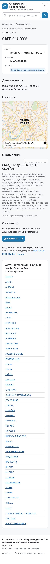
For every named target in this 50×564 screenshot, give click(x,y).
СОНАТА (9, 503)
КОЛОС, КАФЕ (11, 400)
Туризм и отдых (23, 24)
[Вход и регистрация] (45, 6)
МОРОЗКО (10, 431)
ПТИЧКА (9, 467)
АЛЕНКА (9, 276)
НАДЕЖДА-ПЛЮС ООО (15, 436)
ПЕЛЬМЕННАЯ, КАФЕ (14, 451)
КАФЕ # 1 (9, 384)
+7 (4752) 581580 (18, 61)
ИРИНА (8, 364)
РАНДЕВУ (9, 472)
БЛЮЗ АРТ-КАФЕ (12, 297)
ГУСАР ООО (10, 323)
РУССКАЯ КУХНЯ (12, 482)
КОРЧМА (9, 405)
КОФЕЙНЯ (10, 410)
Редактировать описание (36, 162)
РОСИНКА (9, 477)
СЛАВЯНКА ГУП (12, 497)
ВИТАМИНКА (11, 312)
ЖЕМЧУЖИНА (11, 348)
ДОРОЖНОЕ (10, 338)
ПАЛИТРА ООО (12, 446)
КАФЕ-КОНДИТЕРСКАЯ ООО (18, 395)
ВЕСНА (8, 307)
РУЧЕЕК (8, 487)
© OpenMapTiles (22, 143)
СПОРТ (8, 508)
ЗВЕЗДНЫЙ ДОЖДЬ (14, 354)
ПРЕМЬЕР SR (11, 462)
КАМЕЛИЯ (10, 379)
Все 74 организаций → (15, 523)
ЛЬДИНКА (10, 415)
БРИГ (7, 302)
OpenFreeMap (10, 143)
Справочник (7, 24)
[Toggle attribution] (44, 143)
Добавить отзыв (13, 238)
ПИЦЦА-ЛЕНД (11, 456)
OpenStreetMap (10, 145)
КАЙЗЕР (9, 374)
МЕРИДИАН (10, 420)
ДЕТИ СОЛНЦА (12, 328)
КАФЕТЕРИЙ (11, 390)
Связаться (6, 553)
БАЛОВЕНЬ (10, 292)
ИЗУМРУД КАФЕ (12, 359)
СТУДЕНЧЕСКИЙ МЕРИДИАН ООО (20, 513)
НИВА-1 (8, 441)
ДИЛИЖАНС (10, 333)
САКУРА (8, 492)
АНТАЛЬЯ (9, 287)
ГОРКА (8, 317)
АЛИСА (8, 282)
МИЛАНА (9, 426)
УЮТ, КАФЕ (10, 518)
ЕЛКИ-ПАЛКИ (11, 343)
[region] (25, 125)
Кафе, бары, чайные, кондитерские (20, 28)
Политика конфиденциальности (29, 553)
